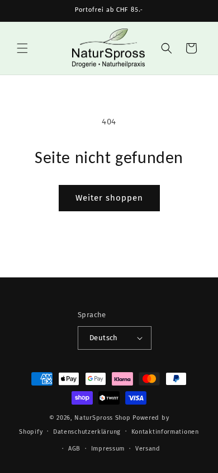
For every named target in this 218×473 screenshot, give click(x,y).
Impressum (108, 448)
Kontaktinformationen (165, 431)
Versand (147, 448)
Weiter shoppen (109, 198)
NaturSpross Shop (102, 417)
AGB (74, 448)
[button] (22, 48)
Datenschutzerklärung (87, 431)
